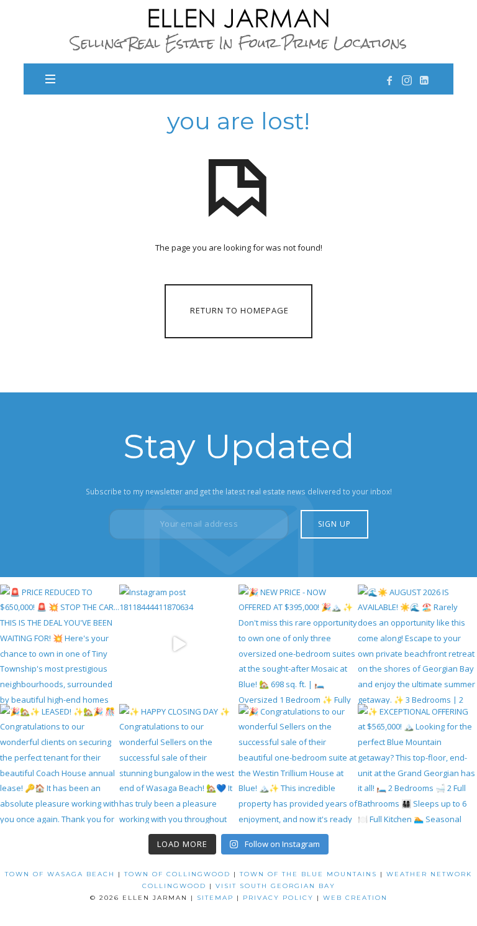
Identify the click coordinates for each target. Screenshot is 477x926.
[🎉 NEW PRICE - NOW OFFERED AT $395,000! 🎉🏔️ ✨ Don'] (298, 644)
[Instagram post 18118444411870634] (178, 644)
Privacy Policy (278, 898)
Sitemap (215, 898)
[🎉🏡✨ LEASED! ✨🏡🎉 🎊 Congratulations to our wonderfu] (59, 763)
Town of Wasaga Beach (60, 874)
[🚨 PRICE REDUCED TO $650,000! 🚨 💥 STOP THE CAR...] (59, 644)
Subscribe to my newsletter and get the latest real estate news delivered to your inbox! (239, 491)
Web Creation (355, 898)
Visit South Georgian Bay (275, 886)
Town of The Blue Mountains (308, 874)
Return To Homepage (239, 310)
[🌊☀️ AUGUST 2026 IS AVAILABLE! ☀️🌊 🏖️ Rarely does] (417, 644)
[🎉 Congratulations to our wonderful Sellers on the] (298, 763)
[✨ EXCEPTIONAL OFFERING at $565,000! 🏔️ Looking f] (417, 763)
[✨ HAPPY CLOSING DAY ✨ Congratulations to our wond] (178, 763)
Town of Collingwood (177, 874)
